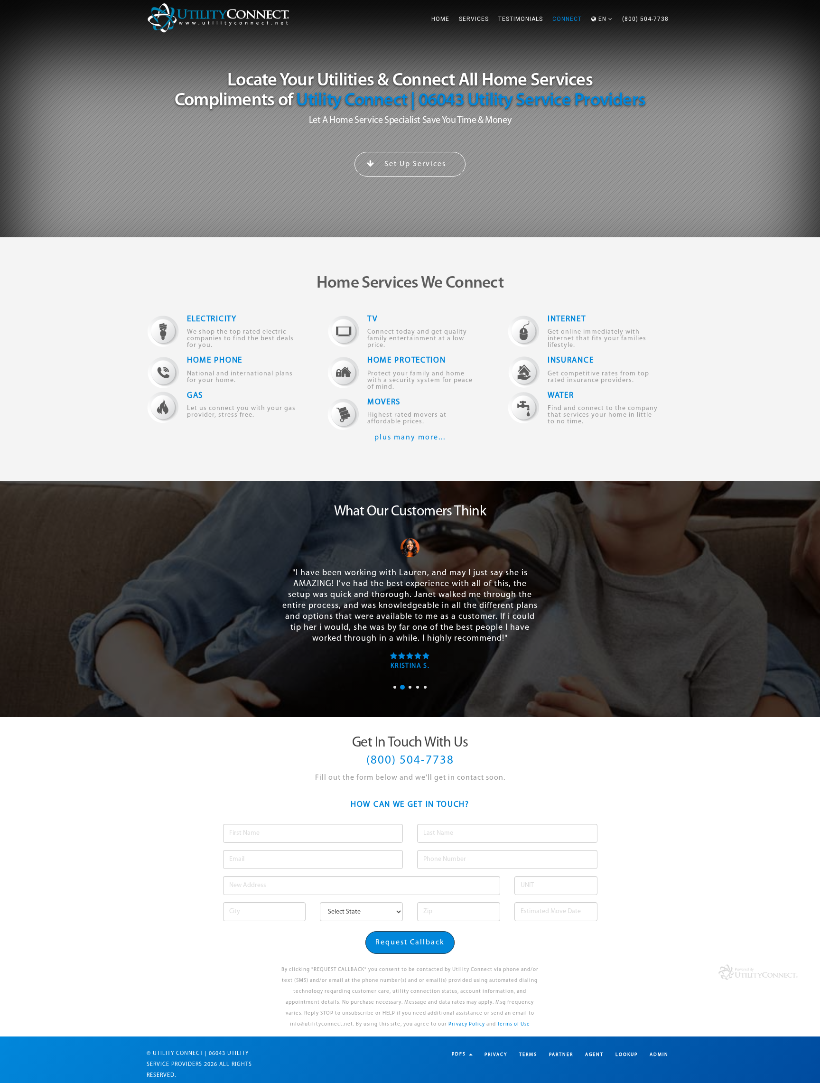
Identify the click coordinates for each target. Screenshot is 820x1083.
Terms (528, 1054)
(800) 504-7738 (645, 19)
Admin (659, 1054)
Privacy (496, 1054)
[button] (602, 19)
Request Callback (410, 942)
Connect (567, 19)
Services (474, 19)
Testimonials (520, 19)
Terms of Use (513, 1024)
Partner (561, 1054)
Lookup (626, 1054)
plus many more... (410, 437)
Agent (594, 1054)
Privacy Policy (466, 1024)
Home (440, 19)
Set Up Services (414, 164)
